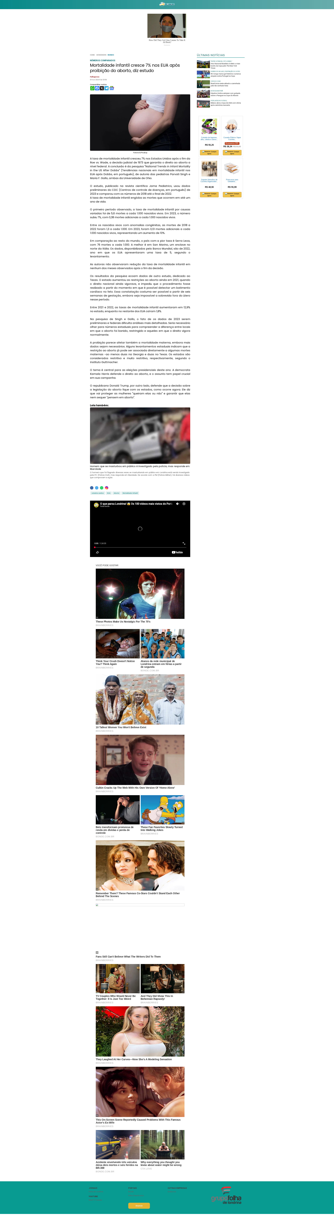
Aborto (116, 493)
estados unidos (98, 493)
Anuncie (139, 1206)
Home (92, 55)
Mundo (111, 55)
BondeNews (101, 55)
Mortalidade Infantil (130, 493)
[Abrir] (86, 4)
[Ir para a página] (166, 4)
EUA (108, 493)
